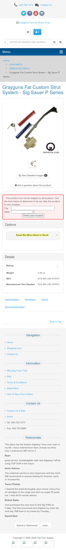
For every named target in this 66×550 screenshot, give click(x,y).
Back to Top (56, 321)
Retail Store (13, 388)
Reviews (30, 299)
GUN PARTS (15, 64)
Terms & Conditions (17, 382)
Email (9, 416)
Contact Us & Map (16, 410)
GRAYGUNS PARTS (19, 68)
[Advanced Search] (60, 42)
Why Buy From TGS (17, 370)
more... (46, 525)
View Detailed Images (33, 175)
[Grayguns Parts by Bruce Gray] (33, 22)
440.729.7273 (26, 5)
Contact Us (46, 5)
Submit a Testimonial (26, 525)
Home (6, 60)
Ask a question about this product (34, 185)
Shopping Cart (14, 348)
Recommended (15, 307)
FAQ (9, 376)
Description (12, 299)
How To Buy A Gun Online (20, 394)
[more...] (57, 266)
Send (44, 299)
